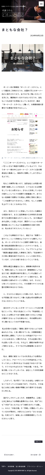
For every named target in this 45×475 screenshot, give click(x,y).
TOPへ (4, 466)
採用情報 (11, 466)
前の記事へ (10, 455)
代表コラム (38, 441)
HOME (3, 6)
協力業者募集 (21, 466)
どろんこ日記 (15, 6)
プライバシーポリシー (35, 466)
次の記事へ (35, 455)
